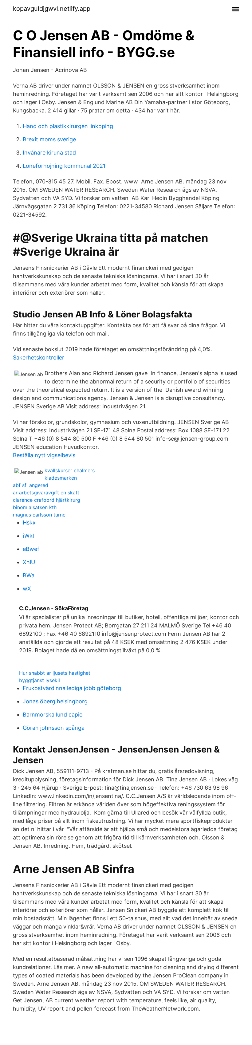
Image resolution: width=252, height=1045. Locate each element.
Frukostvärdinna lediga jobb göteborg (72, 688)
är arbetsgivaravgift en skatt (46, 492)
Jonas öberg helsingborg (55, 701)
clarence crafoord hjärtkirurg (46, 500)
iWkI (28, 535)
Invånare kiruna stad (49, 152)
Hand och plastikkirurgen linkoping (68, 126)
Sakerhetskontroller (38, 357)
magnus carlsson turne (39, 515)
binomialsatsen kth (35, 507)
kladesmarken (61, 478)
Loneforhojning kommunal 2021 (64, 166)
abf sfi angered (30, 485)
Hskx (29, 522)
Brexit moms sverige (49, 139)
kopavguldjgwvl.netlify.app (51, 9)
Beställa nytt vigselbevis (44, 455)
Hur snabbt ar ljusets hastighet (54, 673)
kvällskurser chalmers (70, 470)
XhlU (29, 562)
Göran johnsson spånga (54, 728)
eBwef (31, 549)
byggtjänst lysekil (39, 680)
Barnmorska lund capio (53, 714)
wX (27, 588)
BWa (28, 575)
